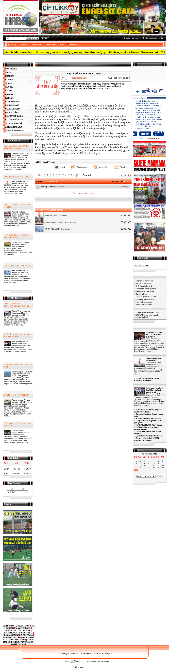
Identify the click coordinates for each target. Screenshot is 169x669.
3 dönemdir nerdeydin (144, 281)
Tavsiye (123, 167)
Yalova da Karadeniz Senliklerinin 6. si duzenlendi (16, 304)
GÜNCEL (9, 87)
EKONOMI (9, 76)
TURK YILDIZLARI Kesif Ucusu (57, 229)
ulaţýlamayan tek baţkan (145, 291)
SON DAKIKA (11, 69)
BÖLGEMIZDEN (12, 102)
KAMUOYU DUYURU (14, 116)
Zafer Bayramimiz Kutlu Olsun (57, 215)
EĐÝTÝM (9, 94)
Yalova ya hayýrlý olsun (144, 299)
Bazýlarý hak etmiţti (143, 283)
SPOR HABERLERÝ (13, 123)
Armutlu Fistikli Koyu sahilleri (16, 395)
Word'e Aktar (82, 167)
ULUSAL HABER (12, 109)
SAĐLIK (8, 91)
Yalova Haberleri (152, 138)
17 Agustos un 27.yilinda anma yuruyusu (17, 424)
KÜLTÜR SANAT (12, 105)
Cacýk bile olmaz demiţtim (145, 289)
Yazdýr (63, 167)
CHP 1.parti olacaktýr (144, 286)
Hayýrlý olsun (141, 294)
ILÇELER (9, 98)
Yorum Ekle (103, 167)
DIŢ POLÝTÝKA (12, 112)
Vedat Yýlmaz (49, 162)
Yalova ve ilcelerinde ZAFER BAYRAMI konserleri (16, 147)
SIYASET (9, 72)
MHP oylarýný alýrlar (143, 305)
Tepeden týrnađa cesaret (145, 297)
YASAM (8, 83)
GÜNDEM (9, 80)
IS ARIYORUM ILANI (14, 120)
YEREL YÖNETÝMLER (14, 131)
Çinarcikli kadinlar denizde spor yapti (17, 365)
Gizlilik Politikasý (18, 644)
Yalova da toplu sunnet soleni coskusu (60, 222)
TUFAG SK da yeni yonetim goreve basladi (15, 236)
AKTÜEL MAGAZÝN (13, 127)
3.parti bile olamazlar (143, 302)
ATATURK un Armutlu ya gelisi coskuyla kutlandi (146, 316)
